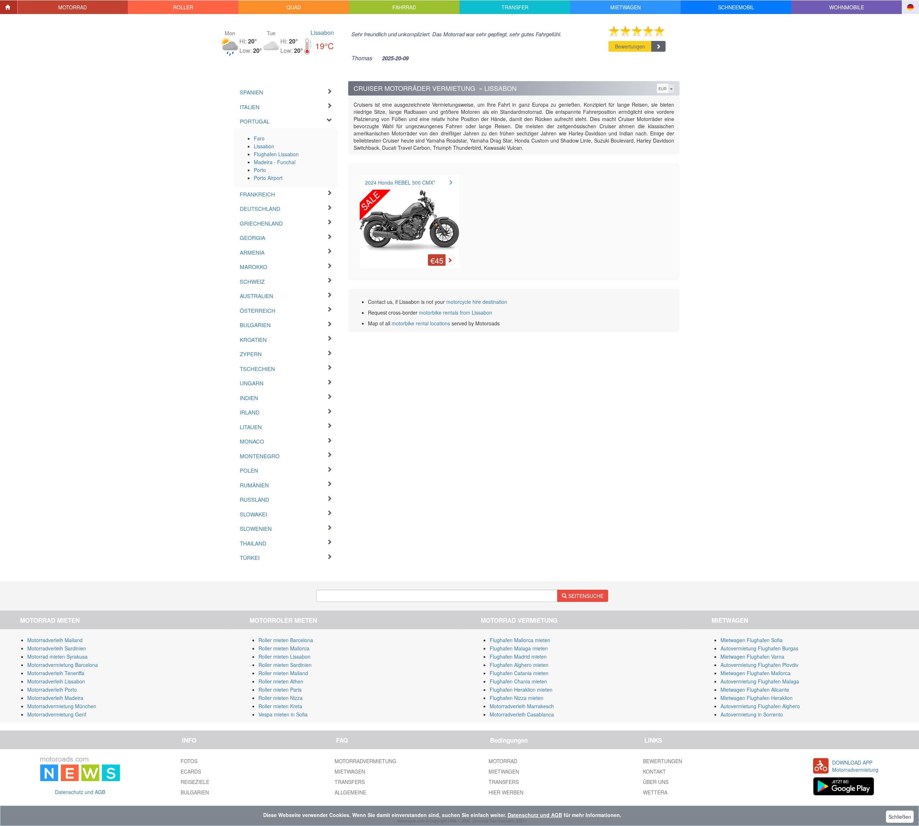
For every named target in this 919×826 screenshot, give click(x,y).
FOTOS (189, 761)
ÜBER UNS (655, 781)
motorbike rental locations (421, 323)
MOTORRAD (503, 761)
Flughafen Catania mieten (519, 673)
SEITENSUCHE (585, 595)
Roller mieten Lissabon (284, 656)
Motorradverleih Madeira (55, 697)
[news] (80, 767)
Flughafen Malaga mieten (519, 648)
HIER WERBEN (506, 792)
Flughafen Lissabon (276, 154)
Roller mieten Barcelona (285, 640)
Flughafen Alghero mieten (519, 664)
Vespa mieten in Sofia (283, 714)
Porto (260, 169)
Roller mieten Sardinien (285, 664)
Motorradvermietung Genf (56, 714)
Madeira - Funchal (274, 162)
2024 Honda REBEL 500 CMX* (400, 182)
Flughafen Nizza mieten (517, 697)
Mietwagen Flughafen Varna (752, 656)
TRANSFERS (350, 781)
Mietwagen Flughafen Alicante (754, 689)
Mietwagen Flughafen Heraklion (756, 697)
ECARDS (191, 771)
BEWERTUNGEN (662, 761)
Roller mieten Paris (280, 689)
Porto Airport (268, 177)
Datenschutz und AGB (80, 791)
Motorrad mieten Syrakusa (57, 656)
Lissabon (322, 32)
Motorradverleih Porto (52, 689)
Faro (259, 138)
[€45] (409, 216)
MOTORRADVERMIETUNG (365, 761)
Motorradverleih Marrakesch (522, 706)
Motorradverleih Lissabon (56, 681)
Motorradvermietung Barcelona (62, 664)
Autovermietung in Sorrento (751, 714)
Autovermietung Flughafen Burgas (759, 648)
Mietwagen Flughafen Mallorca (755, 673)
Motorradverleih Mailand (55, 640)
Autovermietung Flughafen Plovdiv (759, 664)
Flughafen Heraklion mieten (521, 689)
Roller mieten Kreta (280, 706)
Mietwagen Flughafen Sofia (751, 640)
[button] (73, 7)
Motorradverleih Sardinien (56, 648)
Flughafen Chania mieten (518, 681)
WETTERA (655, 792)
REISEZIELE (195, 781)
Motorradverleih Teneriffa (55, 673)
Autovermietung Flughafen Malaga (759, 681)
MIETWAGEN (350, 771)
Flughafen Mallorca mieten (520, 640)
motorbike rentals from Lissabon (455, 312)
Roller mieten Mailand (283, 673)
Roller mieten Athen (280, 681)
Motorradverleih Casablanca (522, 714)
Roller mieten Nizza (280, 697)
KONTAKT (654, 771)
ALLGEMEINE (350, 792)
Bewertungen (630, 46)
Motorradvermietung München (61, 706)
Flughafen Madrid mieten (518, 656)
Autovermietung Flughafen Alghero (760, 706)
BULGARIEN (195, 792)
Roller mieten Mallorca (283, 648)
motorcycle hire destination (476, 301)
